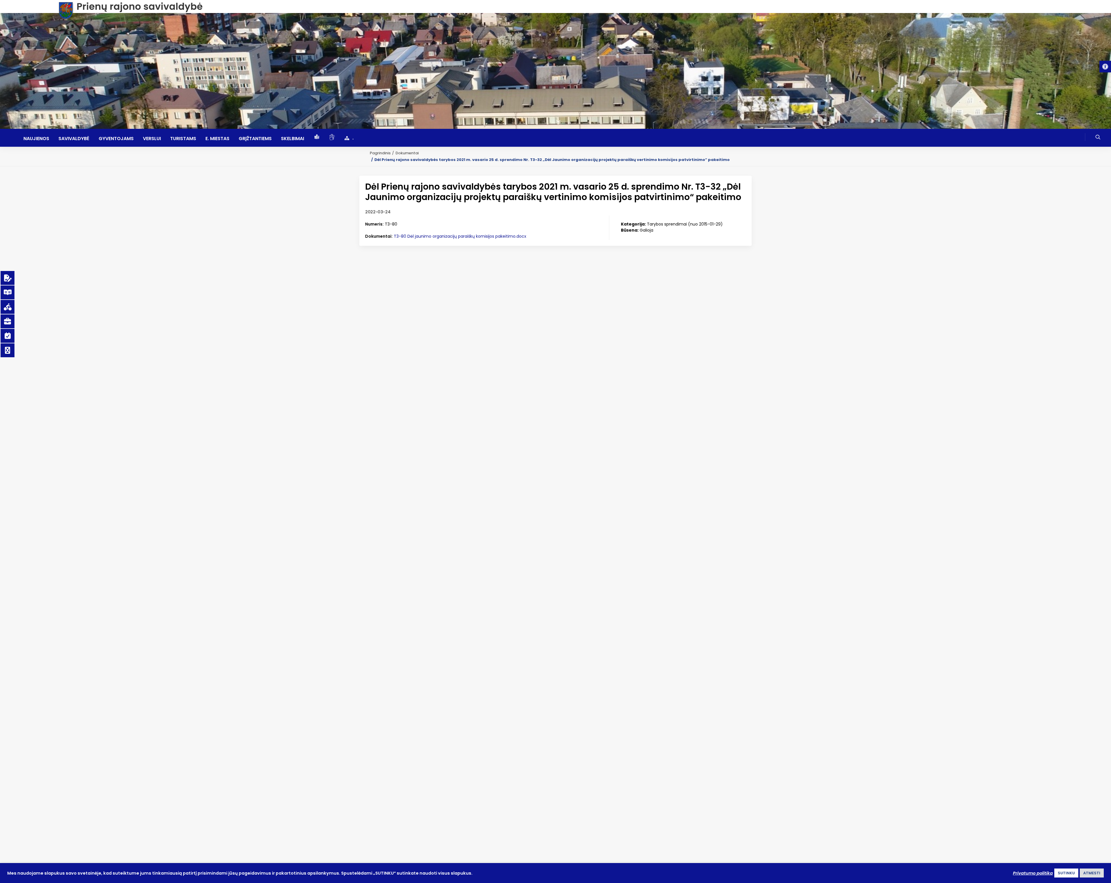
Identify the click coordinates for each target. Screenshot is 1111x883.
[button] (1105, 66)
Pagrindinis (380, 153)
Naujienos (36, 138)
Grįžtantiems (255, 138)
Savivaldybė (73, 138)
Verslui (152, 138)
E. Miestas (217, 138)
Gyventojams (116, 138)
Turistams (183, 138)
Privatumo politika (1033, 873)
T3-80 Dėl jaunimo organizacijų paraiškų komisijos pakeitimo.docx (460, 236)
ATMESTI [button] (1091, 873)
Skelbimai (292, 138)
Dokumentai (407, 153)
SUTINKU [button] (1066, 873)
